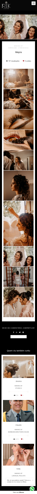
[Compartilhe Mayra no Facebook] (13, 332)
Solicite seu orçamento (18, 336)
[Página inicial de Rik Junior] (5, 5)
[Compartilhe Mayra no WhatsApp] (16, 332)
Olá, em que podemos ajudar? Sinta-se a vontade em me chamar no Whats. (18, 481)
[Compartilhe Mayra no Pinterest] (23, 332)
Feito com (18, 492)
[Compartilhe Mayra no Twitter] (20, 332)
